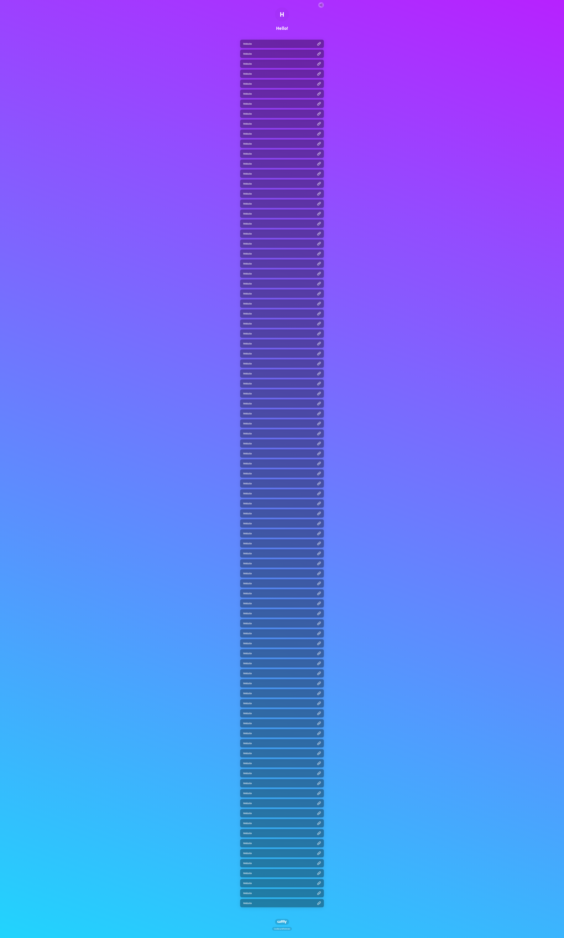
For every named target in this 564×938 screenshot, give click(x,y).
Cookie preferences (282, 929)
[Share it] (321, 5)
